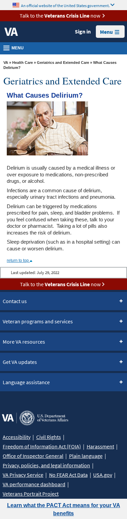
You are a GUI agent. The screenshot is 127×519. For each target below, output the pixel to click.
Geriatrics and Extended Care (63, 62)
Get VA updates (20, 362)
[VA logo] (11, 32)
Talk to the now (60, 15)
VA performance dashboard (34, 484)
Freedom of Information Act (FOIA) (42, 446)
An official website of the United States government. (65, 5)
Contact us (15, 301)
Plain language (86, 455)
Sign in (83, 31)
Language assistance (26, 382)
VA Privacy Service (23, 474)
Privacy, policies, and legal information (46, 465)
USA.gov (102, 474)
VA (5, 62)
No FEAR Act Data (68, 474)
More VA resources (24, 341)
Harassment (100, 446)
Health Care (22, 62)
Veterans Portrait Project (31, 493)
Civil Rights (48, 437)
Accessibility (16, 437)
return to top (18, 260)
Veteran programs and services (38, 321)
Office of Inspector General (33, 455)
